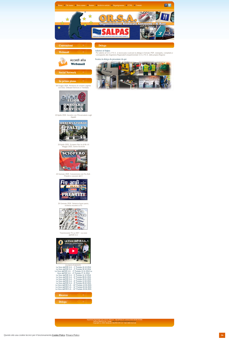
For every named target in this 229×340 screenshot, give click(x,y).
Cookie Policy (58, 335)
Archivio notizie (103, 5)
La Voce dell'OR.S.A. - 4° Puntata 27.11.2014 (74, 272)
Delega (102, 45)
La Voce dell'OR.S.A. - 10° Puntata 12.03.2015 (73, 285)
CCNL (129, 5)
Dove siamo (81, 5)
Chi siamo (69, 5)
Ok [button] (222, 335)
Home (60, 5)
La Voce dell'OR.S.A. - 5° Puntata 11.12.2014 (73, 275)
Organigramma (118, 5)
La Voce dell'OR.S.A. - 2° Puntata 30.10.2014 (73, 269)
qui (125, 59)
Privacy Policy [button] (72, 335)
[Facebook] (166, 5)
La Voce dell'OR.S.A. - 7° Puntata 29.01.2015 (73, 279)
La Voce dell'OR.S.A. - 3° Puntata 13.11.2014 (72, 271)
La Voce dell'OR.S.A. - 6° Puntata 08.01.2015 (73, 277)
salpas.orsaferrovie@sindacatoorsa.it (124, 321)
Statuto (91, 5)
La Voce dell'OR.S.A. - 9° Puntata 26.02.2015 (73, 283)
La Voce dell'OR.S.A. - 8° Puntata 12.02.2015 (73, 281)
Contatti (139, 5)
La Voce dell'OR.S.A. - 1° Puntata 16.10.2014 (73, 267)
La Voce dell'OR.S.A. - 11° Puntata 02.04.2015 (73, 287)
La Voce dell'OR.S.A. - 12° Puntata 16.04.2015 (73, 289)
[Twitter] (169, 5)
